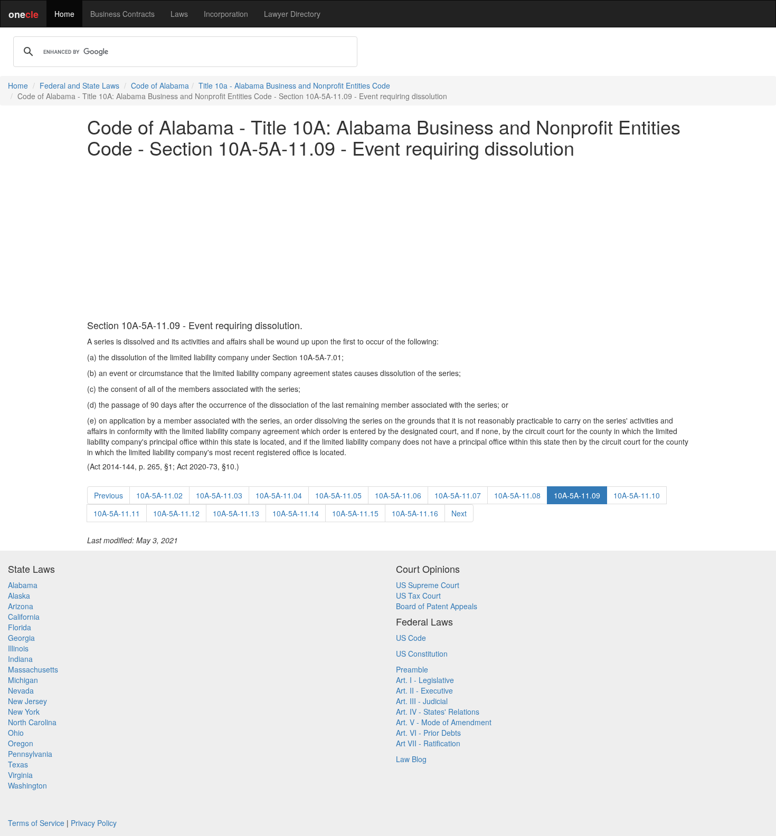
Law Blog (411, 759)
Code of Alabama (160, 85)
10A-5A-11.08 (517, 495)
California (24, 616)
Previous (108, 495)
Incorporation (226, 13)
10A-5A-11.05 (338, 495)
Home (64, 13)
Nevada (21, 690)
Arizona (20, 606)
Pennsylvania (30, 753)
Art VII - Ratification (428, 743)
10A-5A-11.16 (415, 513)
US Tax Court (418, 595)
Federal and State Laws (79, 85)
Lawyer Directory (292, 13)
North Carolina (32, 722)
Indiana (20, 659)
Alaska (19, 595)
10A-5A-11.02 (159, 495)
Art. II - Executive (424, 690)
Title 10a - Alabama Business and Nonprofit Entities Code (294, 85)
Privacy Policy (94, 823)
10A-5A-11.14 (295, 513)
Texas (18, 764)
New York (24, 711)
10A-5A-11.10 (636, 495)
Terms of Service (36, 823)
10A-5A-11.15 (355, 513)
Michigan (23, 680)
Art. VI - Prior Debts (428, 732)
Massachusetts (33, 669)
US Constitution (422, 653)
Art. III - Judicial (422, 701)
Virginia (20, 775)
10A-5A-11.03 (219, 495)
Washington (27, 785)
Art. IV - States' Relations (437, 711)
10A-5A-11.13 (236, 513)
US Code (411, 637)
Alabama (22, 585)
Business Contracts (122, 13)
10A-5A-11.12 (176, 513)
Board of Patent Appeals (436, 606)
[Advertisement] (388, 239)
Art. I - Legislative (425, 680)
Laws (179, 13)
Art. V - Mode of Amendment (443, 722)
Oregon (20, 743)
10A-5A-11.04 (278, 495)
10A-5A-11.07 (457, 495)
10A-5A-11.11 (116, 513)
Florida (19, 627)
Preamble (412, 669)
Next (459, 513)
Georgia (21, 637)
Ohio (16, 732)
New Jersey (27, 701)
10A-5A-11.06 (398, 495)
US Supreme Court (427, 585)
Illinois (18, 648)
